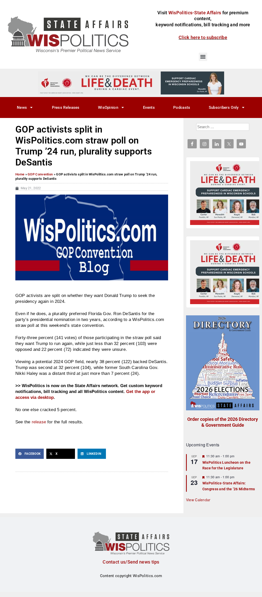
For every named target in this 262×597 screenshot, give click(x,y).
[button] (203, 57)
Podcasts (181, 107)
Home (19, 174)
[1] (131, 82)
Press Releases (66, 107)
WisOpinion (108, 107)
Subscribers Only (224, 107)
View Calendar (198, 499)
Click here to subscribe (203, 37)
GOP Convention (40, 174)
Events (149, 107)
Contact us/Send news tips (131, 562)
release (39, 422)
